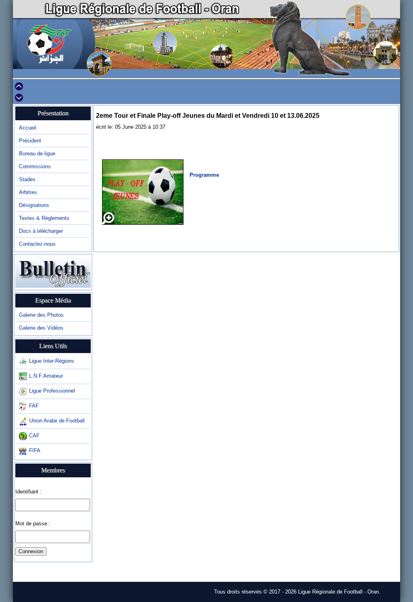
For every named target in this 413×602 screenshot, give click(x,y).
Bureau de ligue (37, 153)
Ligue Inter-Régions (51, 361)
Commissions (35, 166)
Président (30, 141)
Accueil (27, 128)
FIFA (34, 450)
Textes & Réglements (44, 218)
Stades (27, 179)
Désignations (34, 205)
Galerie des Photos (41, 315)
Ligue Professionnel (52, 391)
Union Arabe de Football (57, 421)
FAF (34, 406)
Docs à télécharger (41, 231)
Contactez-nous (37, 244)
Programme (204, 175)
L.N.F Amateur (46, 376)
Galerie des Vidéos (41, 328)
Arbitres (28, 192)
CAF (34, 436)
